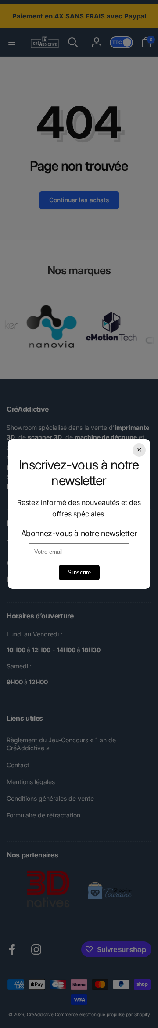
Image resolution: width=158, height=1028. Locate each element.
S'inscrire (79, 572)
